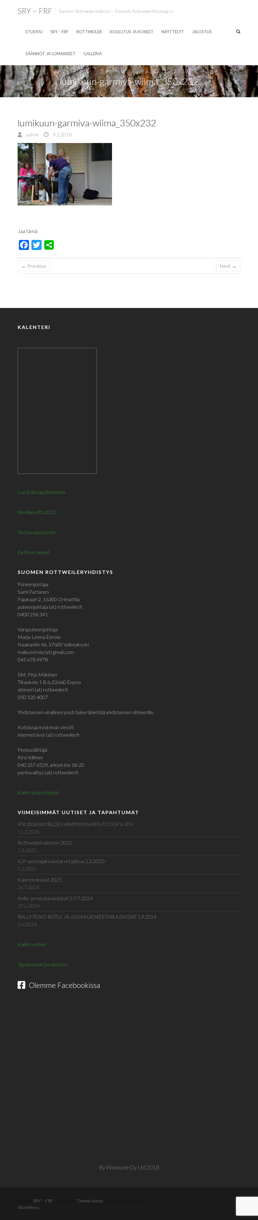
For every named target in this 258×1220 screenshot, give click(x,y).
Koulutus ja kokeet (132, 31)
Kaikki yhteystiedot (38, 792)
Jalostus (202, 31)
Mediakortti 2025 (37, 512)
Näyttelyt (172, 31)
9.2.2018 (62, 134)
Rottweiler (89, 31)
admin (32, 134)
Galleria (92, 53)
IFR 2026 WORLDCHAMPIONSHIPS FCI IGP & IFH (75, 824)
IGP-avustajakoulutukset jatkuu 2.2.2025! (62, 861)
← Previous (33, 266)
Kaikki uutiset (32, 944)
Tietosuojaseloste (37, 532)
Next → (228, 266)
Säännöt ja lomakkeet (50, 53)
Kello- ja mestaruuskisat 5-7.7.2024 (55, 898)
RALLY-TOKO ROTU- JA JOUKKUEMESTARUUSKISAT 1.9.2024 (87, 917)
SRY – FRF (35, 10)
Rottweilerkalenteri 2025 (45, 843)
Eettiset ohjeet (34, 552)
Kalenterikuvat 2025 (40, 880)
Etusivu (33, 31)
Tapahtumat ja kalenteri (42, 964)
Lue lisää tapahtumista (41, 492)
